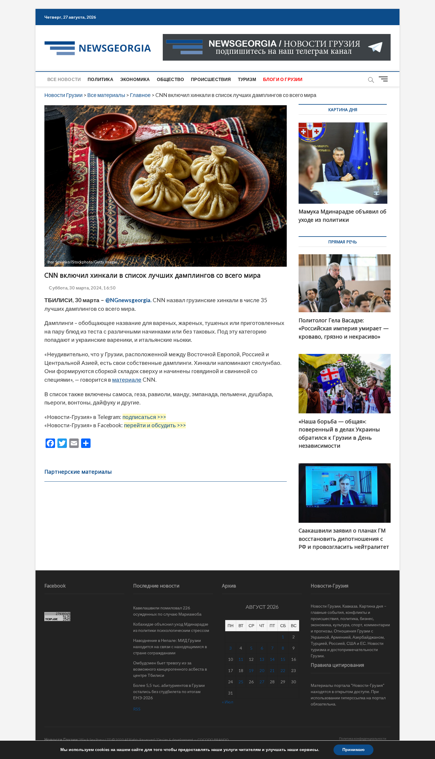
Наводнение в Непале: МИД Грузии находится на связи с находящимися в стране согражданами (170, 646)
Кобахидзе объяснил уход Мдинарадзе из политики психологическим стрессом (171, 627)
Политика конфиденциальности (362, 738)
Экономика (135, 79)
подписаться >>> (144, 417)
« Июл (227, 701)
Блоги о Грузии (283, 79)
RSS (137, 708)
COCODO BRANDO (213, 739)
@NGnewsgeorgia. (128, 300)
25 (241, 681)
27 (262, 681)
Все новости (64, 79)
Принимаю (353, 749)
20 (262, 670)
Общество (170, 79)
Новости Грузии (61, 739)
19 (251, 670)
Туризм (247, 79)
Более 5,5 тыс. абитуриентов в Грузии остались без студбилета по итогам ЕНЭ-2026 (169, 691)
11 (241, 659)
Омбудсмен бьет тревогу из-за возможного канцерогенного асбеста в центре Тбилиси (170, 669)
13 (262, 659)
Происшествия (211, 79)
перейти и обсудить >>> (155, 425)
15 (283, 659)
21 (272, 670)
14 (272, 659)
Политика (100, 79)
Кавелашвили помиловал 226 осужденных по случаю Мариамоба (167, 610)
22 (283, 670)
